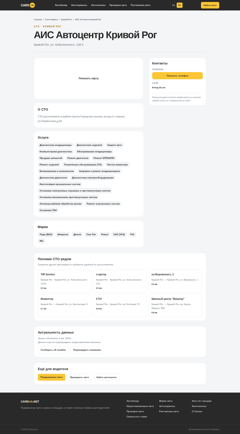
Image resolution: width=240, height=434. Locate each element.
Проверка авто (118, 5)
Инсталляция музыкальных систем (60, 184)
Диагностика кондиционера (56, 145)
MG (41, 241)
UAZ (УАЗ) (119, 234)
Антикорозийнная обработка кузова (60, 203)
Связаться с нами (137, 416)
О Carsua (197, 411)
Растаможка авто (141, 5)
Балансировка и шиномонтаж (57, 171)
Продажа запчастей (51, 158)
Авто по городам (201, 401)
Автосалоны (98, 5)
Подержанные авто (51, 377)
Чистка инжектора (117, 164)
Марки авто (166, 401)
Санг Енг (91, 234)
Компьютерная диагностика (56, 151)
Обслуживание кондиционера (94, 151)
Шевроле (62, 234)
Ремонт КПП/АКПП (104, 158)
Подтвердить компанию (87, 350)
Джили (77, 234)
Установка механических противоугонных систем (68, 197)
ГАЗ (132, 234)
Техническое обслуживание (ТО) (83, 164)
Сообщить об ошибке (53, 350)
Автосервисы (79, 5)
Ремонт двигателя (77, 158)
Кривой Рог (66, 19)
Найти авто (210, 5)
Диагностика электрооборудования (92, 177)
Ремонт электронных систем (103, 203)
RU (179, 5)
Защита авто (114, 145)
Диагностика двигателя (53, 177)
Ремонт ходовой (49, 164)
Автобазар (61, 5)
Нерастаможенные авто (140, 406)
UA (173, 5)
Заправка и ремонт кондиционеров (99, 171)
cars (27, 5)
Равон (104, 234)
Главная (38, 19)
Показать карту (89, 78)
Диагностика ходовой (89, 145)
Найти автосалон (106, 377)
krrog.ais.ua (158, 87)
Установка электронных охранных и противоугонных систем (75, 190)
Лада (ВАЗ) (46, 234)
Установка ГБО (48, 210)
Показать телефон (177, 75)
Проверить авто (79, 377)
